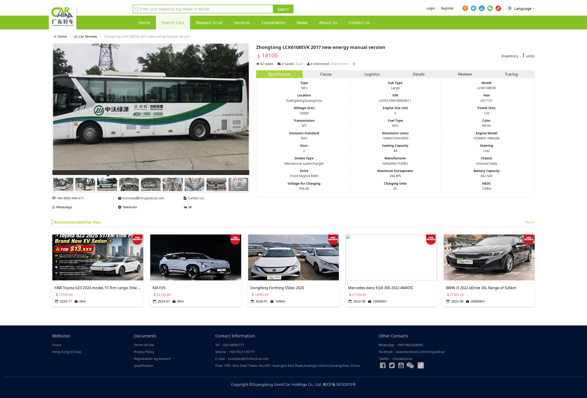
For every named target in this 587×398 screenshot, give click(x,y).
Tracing (511, 74)
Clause (326, 74)
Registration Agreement (152, 358)
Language (523, 8)
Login (431, 8)
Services (242, 22)
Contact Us (359, 22)
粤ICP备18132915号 (339, 384)
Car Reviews (88, 36)
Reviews (465, 74)
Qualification (143, 365)
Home (144, 22)
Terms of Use (144, 345)
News (302, 22)
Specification (279, 74)
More (530, 222)
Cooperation (273, 22)
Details (419, 74)
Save (299, 64)
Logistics (372, 74)
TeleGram (129, 207)
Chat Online (339, 64)
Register (447, 8)
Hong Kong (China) (66, 352)
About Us (328, 22)
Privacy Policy (144, 352)
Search (283, 9)
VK (190, 207)
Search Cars (173, 22)
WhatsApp (64, 207)
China (56, 345)
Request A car (209, 22)
